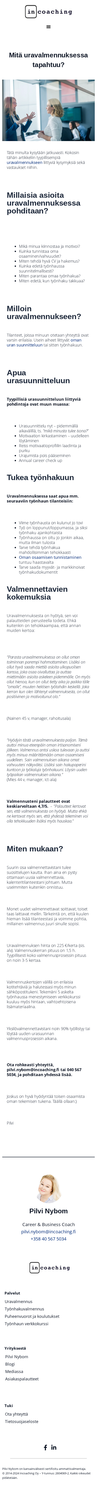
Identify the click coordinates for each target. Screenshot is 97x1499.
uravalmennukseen (25, 162)
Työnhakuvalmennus (24, 1309)
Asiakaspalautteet (22, 1379)
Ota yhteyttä (16, 1414)
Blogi (10, 1364)
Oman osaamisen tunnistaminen (50, 557)
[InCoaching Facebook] (46, 1447)
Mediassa (14, 1371)
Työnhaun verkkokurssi (26, 1323)
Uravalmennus (18, 1301)
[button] (48, 26)
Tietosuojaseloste (21, 1421)
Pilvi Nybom (16, 1356)
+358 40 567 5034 (48, 1239)
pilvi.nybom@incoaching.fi (48, 1232)
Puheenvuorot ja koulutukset (32, 1316)
